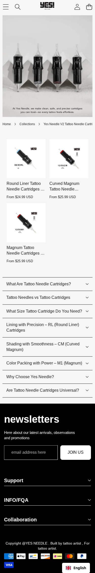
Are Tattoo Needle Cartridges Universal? (42, 390)
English (79, 567)
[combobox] (76, 568)
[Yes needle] (47, 7)
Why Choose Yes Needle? (30, 377)
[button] (89, 7)
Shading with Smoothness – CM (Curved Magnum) (43, 347)
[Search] (17, 7)
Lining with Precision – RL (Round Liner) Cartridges (42, 327)
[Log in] (77, 7)
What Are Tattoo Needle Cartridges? (38, 284)
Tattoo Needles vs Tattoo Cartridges (38, 297)
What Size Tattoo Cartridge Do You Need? (44, 311)
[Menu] (5, 7)
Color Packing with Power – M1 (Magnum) (44, 363)
